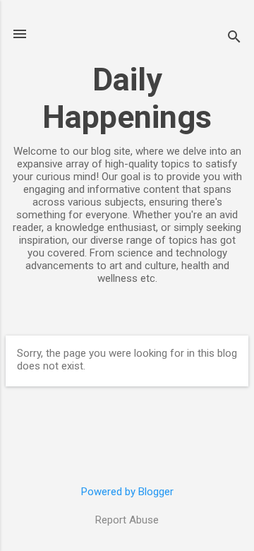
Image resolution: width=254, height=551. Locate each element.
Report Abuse (127, 520)
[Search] (234, 38)
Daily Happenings (127, 98)
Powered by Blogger (127, 491)
